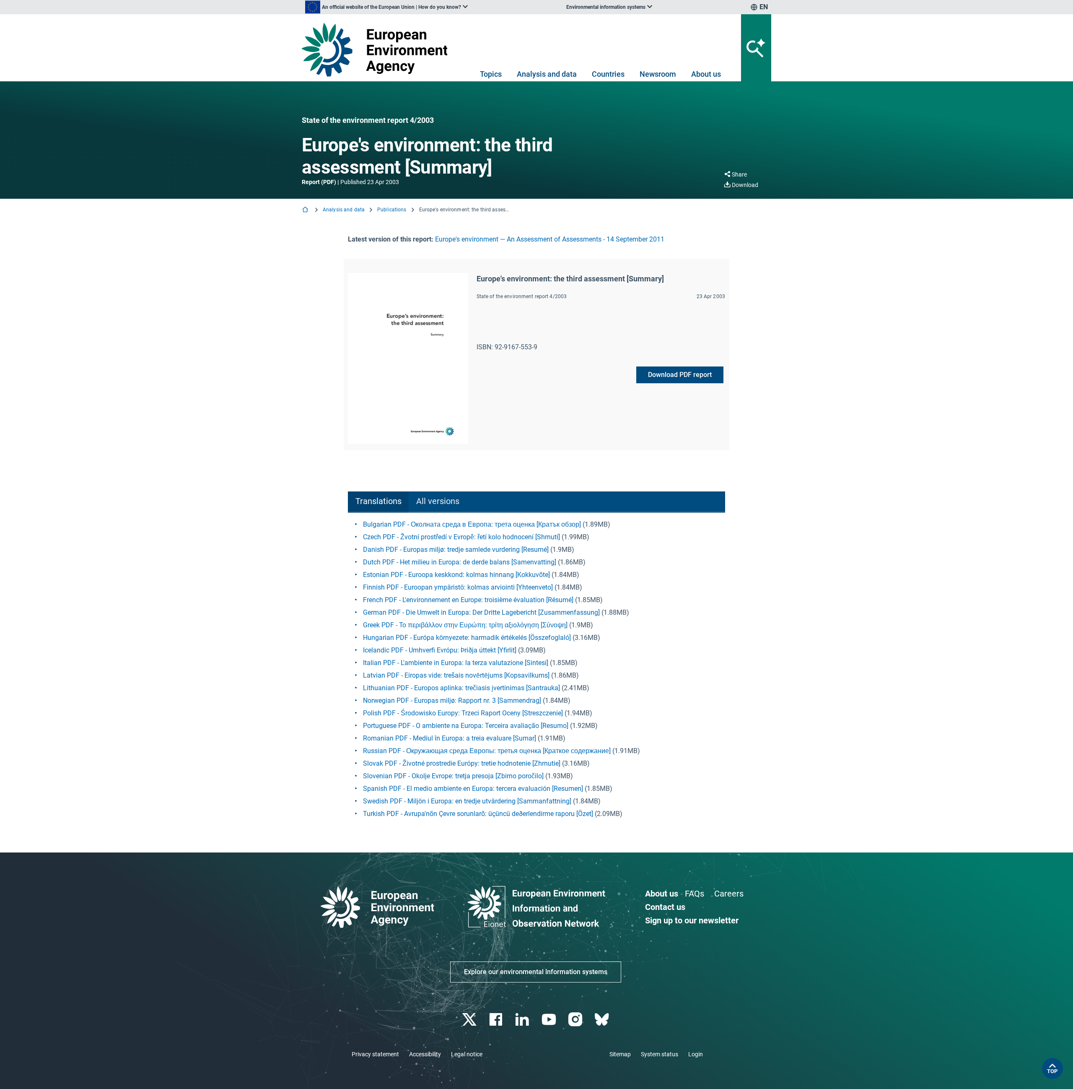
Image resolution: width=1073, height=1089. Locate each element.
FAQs (694, 894)
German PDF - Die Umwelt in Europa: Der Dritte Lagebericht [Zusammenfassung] (481, 612)
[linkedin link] (523, 1019)
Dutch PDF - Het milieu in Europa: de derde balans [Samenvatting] (459, 562)
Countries (608, 74)
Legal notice (466, 1054)
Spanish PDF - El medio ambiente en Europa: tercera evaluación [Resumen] (473, 789)
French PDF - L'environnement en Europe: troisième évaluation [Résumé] (468, 600)
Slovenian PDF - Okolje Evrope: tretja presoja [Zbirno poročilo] (453, 776)
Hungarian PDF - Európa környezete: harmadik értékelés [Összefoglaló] (467, 638)
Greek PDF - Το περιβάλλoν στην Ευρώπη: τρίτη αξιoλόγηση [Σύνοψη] (465, 625)
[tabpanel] (536, 669)
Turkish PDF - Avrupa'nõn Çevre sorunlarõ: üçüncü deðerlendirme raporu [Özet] (478, 814)
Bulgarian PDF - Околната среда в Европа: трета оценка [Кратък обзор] (472, 524)
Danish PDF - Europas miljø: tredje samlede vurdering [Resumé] (456, 550)
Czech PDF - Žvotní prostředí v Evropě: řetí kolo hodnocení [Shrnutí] (461, 537)
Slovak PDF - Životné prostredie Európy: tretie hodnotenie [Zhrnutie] (461, 763)
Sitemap (620, 1054)
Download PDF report (680, 375)
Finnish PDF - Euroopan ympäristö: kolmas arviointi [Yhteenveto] (458, 587)
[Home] (306, 210)
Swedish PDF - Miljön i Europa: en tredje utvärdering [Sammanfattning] (467, 801)
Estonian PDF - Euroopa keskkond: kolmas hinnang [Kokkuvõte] (456, 575)
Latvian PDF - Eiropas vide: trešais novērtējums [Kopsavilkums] (456, 675)
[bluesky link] (602, 1019)
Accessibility (425, 1054)
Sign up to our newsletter (692, 920)
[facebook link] (497, 1019)
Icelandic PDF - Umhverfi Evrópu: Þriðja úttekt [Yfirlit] (439, 650)
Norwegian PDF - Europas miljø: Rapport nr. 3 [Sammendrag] (452, 700)
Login (695, 1054)
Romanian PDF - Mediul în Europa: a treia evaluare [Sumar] (449, 738)
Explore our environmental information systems (535, 972)
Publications (391, 210)
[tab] (378, 502)
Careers (729, 894)
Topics (491, 74)
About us (706, 74)
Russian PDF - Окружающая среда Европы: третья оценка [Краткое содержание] (487, 751)
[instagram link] (576, 1019)
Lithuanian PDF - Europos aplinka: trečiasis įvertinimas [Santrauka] (461, 688)
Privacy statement (375, 1054)
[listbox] (386, 7)
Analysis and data (547, 74)
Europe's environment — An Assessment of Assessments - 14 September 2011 (549, 239)
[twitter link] (470, 1019)
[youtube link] (549, 1019)
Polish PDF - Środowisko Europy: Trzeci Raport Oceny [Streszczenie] (463, 713)
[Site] (378, 50)
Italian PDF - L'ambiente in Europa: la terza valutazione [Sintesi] (455, 663)
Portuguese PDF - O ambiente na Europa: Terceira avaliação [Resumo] (465, 726)
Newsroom (658, 74)
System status (659, 1054)
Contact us (665, 907)
